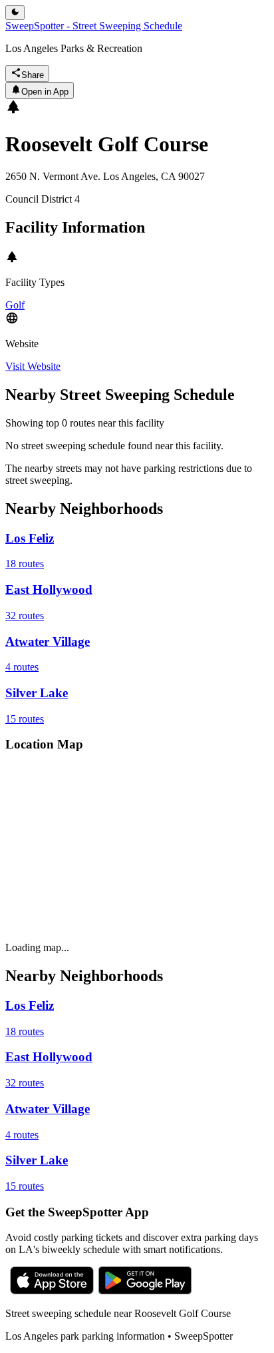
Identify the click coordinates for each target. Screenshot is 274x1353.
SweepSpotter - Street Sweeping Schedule (93, 25)
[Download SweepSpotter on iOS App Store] (51, 1290)
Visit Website (33, 366)
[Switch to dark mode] (15, 12)
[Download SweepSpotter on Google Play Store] (145, 1290)
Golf (15, 305)
